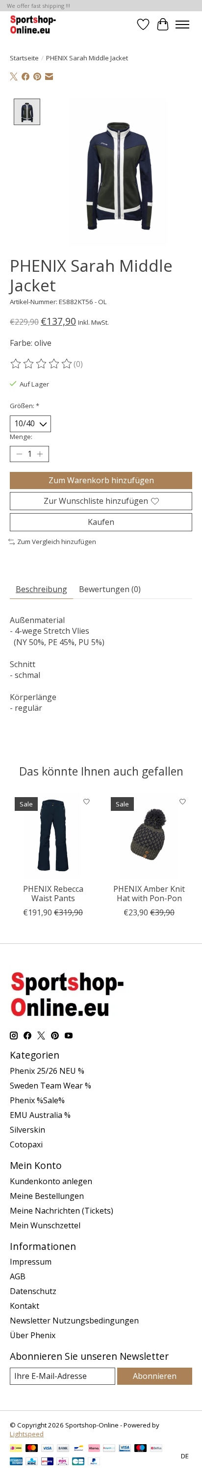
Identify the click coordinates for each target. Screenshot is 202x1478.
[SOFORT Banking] (94, 1449)
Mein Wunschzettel (45, 1225)
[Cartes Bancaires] (78, 1462)
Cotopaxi (26, 1144)
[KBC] (31, 1462)
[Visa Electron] (125, 1449)
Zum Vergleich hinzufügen (56, 541)
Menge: (21, 436)
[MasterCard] (31, 1449)
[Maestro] (140, 1449)
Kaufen (101, 522)
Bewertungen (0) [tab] (110, 589)
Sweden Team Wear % (50, 1085)
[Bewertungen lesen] (42, 364)
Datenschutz (33, 1291)
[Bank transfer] (63, 1449)
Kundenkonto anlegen (51, 1181)
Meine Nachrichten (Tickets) (61, 1210)
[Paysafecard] (109, 1449)
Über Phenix (32, 1335)
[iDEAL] (16, 1449)
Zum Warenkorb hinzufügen (101, 480)
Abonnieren (155, 1376)
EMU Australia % (40, 1115)
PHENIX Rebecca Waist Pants (53, 893)
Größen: (24, 405)
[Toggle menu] (182, 24)
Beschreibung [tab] (41, 589)
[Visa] (47, 1449)
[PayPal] (94, 1462)
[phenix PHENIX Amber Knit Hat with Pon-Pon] (149, 835)
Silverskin (27, 1129)
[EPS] (62, 1462)
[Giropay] (47, 1462)
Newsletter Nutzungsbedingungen (74, 1320)
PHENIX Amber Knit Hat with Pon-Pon (149, 893)
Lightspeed (27, 1433)
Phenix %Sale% (37, 1100)
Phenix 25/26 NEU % (47, 1070)
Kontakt (24, 1305)
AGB (17, 1276)
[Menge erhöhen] (39, 453)
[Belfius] (156, 1449)
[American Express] (16, 1462)
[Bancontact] (79, 1449)
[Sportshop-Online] (34, 24)
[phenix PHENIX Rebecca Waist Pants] (53, 835)
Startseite (24, 57)
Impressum (30, 1261)
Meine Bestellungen (47, 1196)
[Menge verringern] (19, 453)
